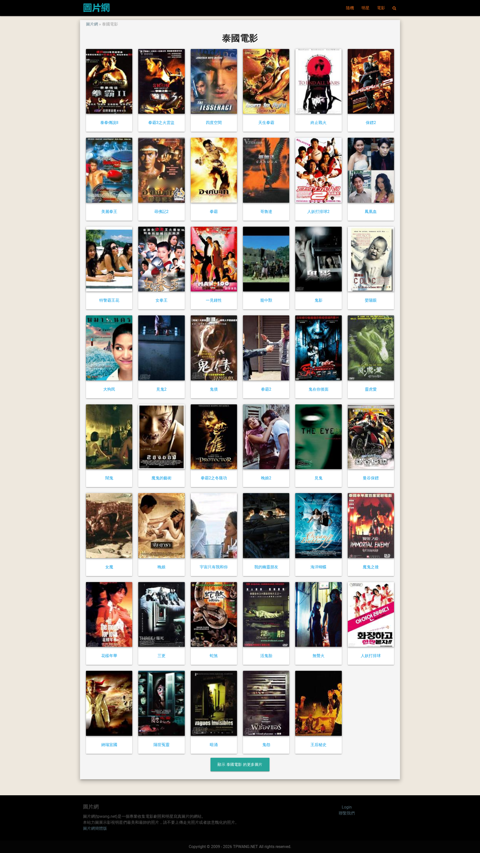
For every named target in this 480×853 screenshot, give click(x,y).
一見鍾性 (214, 300)
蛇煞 (214, 655)
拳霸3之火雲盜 (161, 122)
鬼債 (214, 389)
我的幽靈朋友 (266, 567)
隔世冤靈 (162, 744)
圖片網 (92, 24)
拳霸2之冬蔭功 (214, 478)
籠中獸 (266, 300)
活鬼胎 (266, 655)
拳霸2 (266, 389)
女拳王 (162, 300)
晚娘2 (266, 478)
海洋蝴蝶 (318, 567)
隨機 (350, 7)
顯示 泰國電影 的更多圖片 (240, 764)
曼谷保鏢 (371, 478)
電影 (381, 7)
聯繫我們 (347, 813)
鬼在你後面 (318, 389)
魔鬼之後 (371, 567)
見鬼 (318, 478)
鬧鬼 (109, 478)
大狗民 (109, 389)
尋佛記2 (161, 211)
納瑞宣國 (109, 744)
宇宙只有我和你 (214, 567)
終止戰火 (318, 122)
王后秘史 (318, 744)
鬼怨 (266, 744)
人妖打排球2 (318, 211)
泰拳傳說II (109, 122)
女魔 (109, 567)
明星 (366, 7)
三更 (162, 655)
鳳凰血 (371, 211)
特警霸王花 (109, 300)
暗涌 (214, 744)
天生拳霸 (266, 122)
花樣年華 (109, 655)
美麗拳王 (109, 211)
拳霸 (214, 211)
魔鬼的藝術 (162, 478)
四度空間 (214, 122)
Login (347, 807)
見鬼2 (161, 389)
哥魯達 (266, 211)
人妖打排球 (371, 655)
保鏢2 (371, 122)
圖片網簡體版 (95, 828)
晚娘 (162, 567)
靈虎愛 (371, 389)
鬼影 (318, 300)
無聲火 (318, 655)
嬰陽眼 (371, 300)
